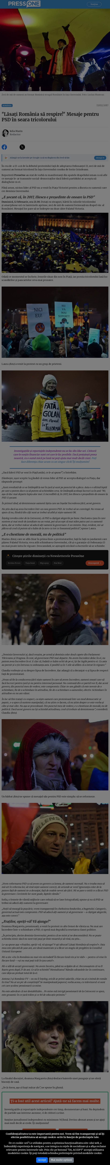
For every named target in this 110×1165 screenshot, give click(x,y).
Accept (42, 1159)
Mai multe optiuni (61, 1159)
